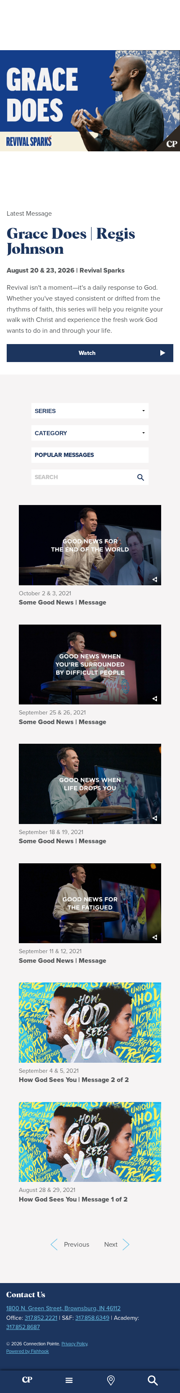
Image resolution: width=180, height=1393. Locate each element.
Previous (54, 1245)
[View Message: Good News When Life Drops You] (90, 783)
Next (117, 1244)
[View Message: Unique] (90, 1141)
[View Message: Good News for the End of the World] (90, 544)
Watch (87, 353)
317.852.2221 (41, 1318)
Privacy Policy (74, 1343)
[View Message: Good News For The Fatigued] (90, 902)
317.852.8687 (23, 1327)
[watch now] (90, 100)
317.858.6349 (92, 1318)
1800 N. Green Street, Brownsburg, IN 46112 (63, 1308)
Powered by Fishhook (27, 1351)
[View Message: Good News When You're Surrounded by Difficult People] (90, 663)
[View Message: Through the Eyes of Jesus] (90, 1022)
